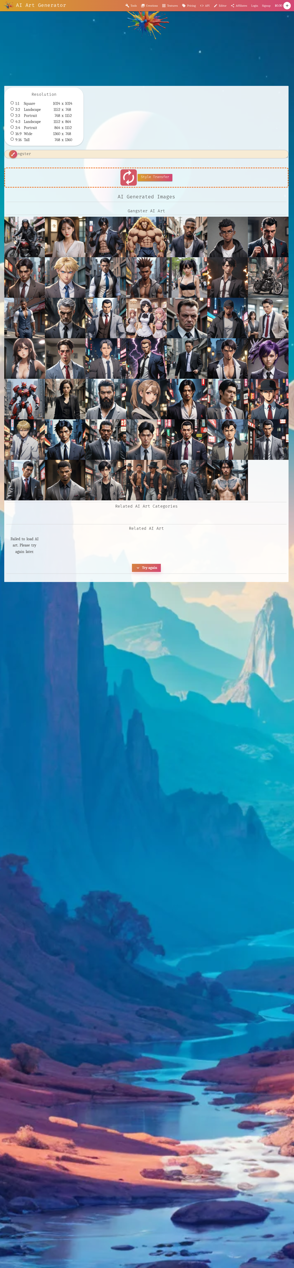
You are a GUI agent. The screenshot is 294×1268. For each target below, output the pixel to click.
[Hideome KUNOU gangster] (227, 358)
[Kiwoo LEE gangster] (146, 439)
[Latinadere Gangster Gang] (146, 480)
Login (254, 5)
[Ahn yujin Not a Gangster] (65, 237)
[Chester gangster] (105, 277)
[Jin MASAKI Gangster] (227, 399)
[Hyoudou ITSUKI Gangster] (105, 399)
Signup (266, 5)
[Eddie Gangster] (187, 318)
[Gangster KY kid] (24, 358)
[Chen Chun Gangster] (24, 277)
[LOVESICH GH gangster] (105, 480)
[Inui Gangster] (146, 399)
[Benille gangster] (187, 237)
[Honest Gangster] (65, 399)
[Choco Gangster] (146, 277)
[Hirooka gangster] (268, 358)
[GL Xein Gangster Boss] (268, 318)
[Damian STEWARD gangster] (24, 318)
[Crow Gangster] (187, 277)
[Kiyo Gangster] (187, 439)
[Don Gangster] (105, 318)
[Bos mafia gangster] (268, 237)
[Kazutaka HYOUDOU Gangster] (24, 439)
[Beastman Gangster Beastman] (146, 237)
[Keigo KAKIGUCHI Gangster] (65, 439)
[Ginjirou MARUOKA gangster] (146, 358)
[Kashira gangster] (268, 399)
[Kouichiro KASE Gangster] (268, 439)
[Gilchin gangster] (105, 358)
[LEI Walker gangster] (65, 480)
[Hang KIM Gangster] (187, 358)
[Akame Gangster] (105, 237)
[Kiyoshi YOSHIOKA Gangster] (227, 439)
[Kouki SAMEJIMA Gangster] (24, 480)
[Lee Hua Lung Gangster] (187, 480)
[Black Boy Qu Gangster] (227, 237)
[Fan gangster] (227, 318)
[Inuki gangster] (187, 399)
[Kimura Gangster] (105, 439)
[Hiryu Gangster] (24, 399)
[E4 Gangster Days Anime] (146, 318)
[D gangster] (227, 277)
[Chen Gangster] (65, 277)
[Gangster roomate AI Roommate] (65, 358)
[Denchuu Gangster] (65, 318)
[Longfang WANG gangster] (227, 480)
